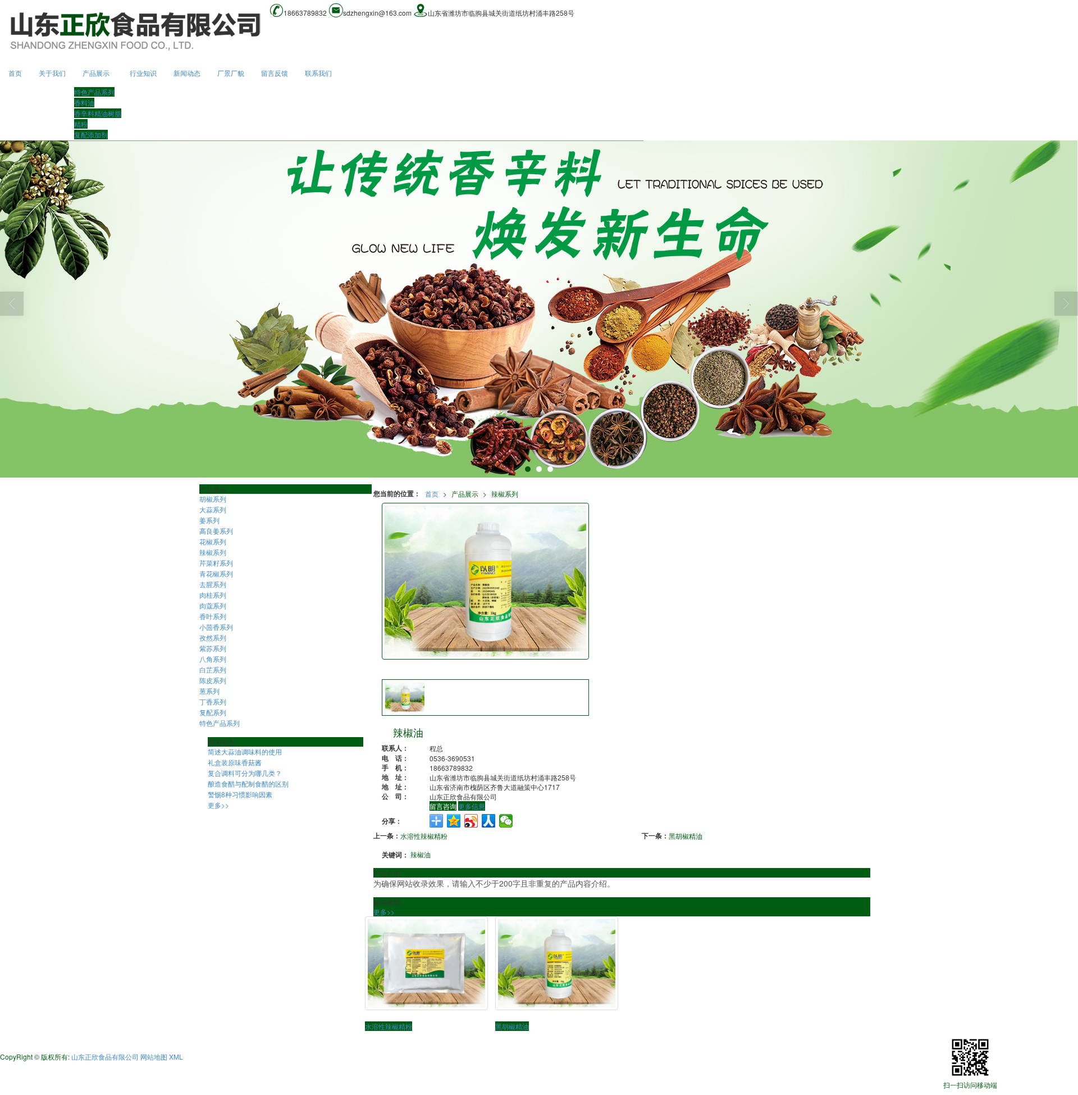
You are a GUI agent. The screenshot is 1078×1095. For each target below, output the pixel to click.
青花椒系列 (216, 573)
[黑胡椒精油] (556, 963)
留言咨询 (443, 806)
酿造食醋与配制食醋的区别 (248, 783)
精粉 (81, 124)
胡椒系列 (212, 498)
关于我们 (52, 73)
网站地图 (153, 1056)
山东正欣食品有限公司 (105, 1056)
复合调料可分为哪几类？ (245, 773)
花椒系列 (212, 541)
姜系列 (209, 520)
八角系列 (212, 659)
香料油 (84, 102)
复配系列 (212, 712)
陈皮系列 (212, 680)
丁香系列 (212, 701)
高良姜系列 (216, 530)
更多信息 (471, 806)
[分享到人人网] (489, 821)
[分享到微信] (506, 821)
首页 (15, 73)
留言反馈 (274, 73)
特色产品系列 (94, 92)
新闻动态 (186, 73)
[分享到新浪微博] (471, 821)
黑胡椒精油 (685, 835)
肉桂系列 (212, 594)
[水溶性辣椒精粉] (426, 963)
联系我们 (318, 73)
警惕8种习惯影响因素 (240, 794)
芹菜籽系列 (216, 562)
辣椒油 (420, 854)
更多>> (384, 911)
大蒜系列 (212, 509)
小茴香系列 (216, 626)
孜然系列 (212, 637)
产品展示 (96, 73)
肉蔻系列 (212, 605)
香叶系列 (212, 616)
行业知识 (143, 73)
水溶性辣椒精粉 (423, 835)
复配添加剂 (91, 134)
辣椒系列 (504, 493)
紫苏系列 (212, 648)
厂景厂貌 (230, 73)
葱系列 (209, 691)
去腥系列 (212, 584)
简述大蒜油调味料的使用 (245, 751)
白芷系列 (212, 669)
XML (176, 1056)
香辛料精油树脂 (97, 113)
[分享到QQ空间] (454, 821)
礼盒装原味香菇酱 (235, 762)
